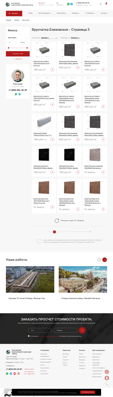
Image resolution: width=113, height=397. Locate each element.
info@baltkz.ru (10, 366)
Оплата (65, 357)
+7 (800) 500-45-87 (83, 3)
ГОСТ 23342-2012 (29, 374)
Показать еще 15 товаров (72, 220)
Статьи (42, 365)
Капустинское (97, 373)
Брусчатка (82, 357)
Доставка (66, 354)
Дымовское (96, 357)
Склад (30, 13)
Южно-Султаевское (99, 368)
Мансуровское (97, 354)
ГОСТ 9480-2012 (29, 372)
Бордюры (82, 360)
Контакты (104, 13)
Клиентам (75, 13)
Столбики (82, 368)
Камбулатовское (98, 371)
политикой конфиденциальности (49, 336)
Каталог (15, 13)
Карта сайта (44, 373)
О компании (89, 13)
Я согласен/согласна (87, 392)
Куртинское (96, 360)
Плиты (81, 354)
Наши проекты (44, 368)
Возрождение (97, 376)
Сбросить (19, 59)
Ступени (81, 362)
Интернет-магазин (46, 359)
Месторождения (44, 13)
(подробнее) (54, 391)
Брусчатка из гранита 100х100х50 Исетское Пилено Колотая (44, 98)
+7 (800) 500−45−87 (17, 90)
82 (90, 232)
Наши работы (61, 13)
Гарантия (66, 360)
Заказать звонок (29, 369)
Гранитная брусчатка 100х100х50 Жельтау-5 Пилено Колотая (41, 201)
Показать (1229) (18, 53)
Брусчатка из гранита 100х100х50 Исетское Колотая (92, 63)
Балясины (82, 365)
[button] (104, 259)
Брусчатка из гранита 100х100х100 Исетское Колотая (41, 63)
